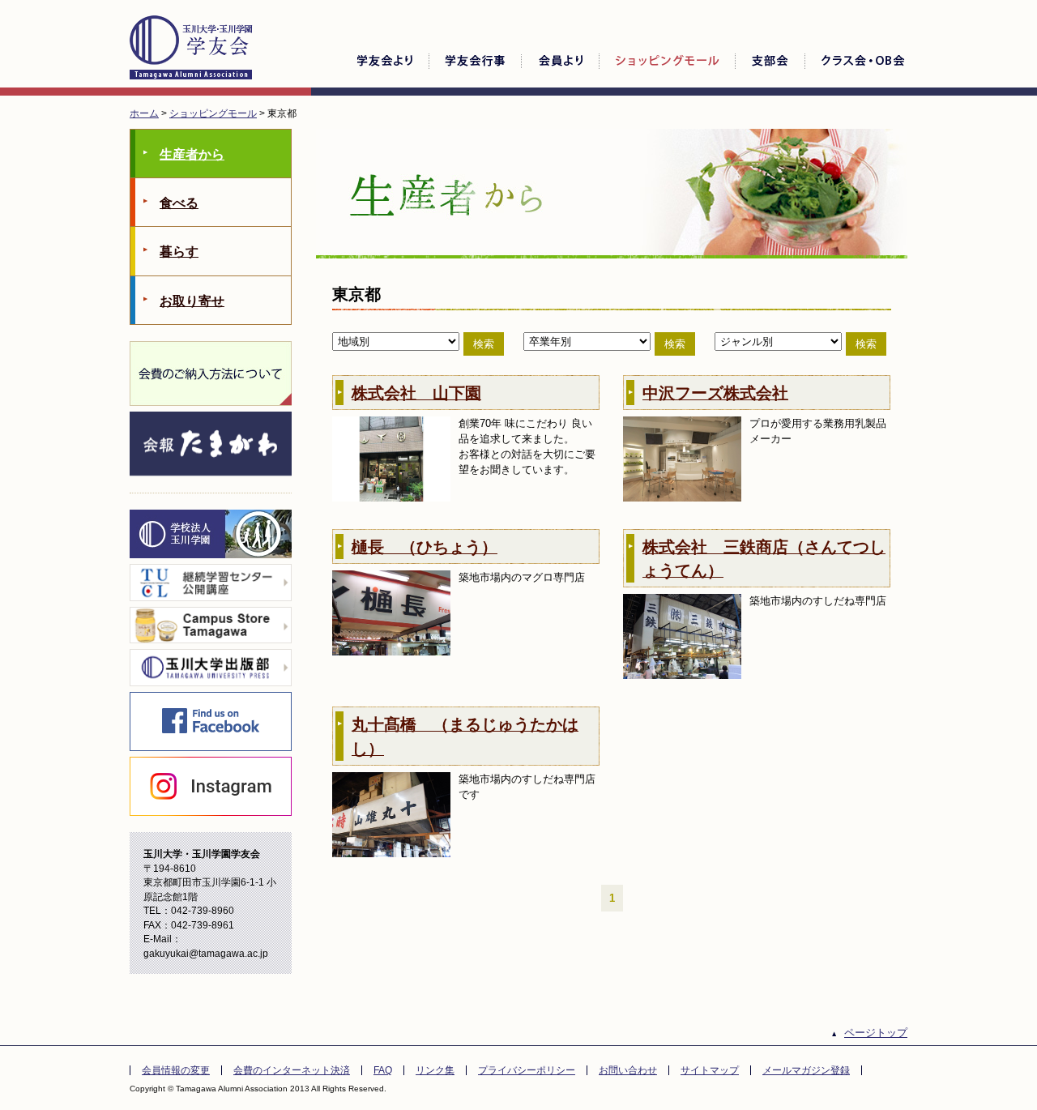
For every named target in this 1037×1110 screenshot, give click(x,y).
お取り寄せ (192, 301)
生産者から (192, 154)
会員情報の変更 (176, 1070)
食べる (179, 203)
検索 (483, 344)
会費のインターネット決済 (291, 1070)
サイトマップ (710, 1070)
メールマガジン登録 (806, 1070)
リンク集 (435, 1070)
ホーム (144, 113)
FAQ (382, 1070)
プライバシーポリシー (526, 1070)
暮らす (179, 251)
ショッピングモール (213, 113)
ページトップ (875, 1033)
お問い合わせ (628, 1070)
